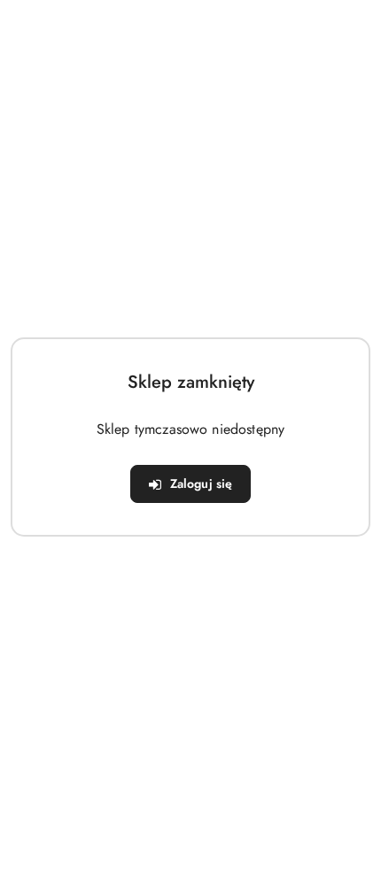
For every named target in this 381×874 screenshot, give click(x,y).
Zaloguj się (201, 483)
